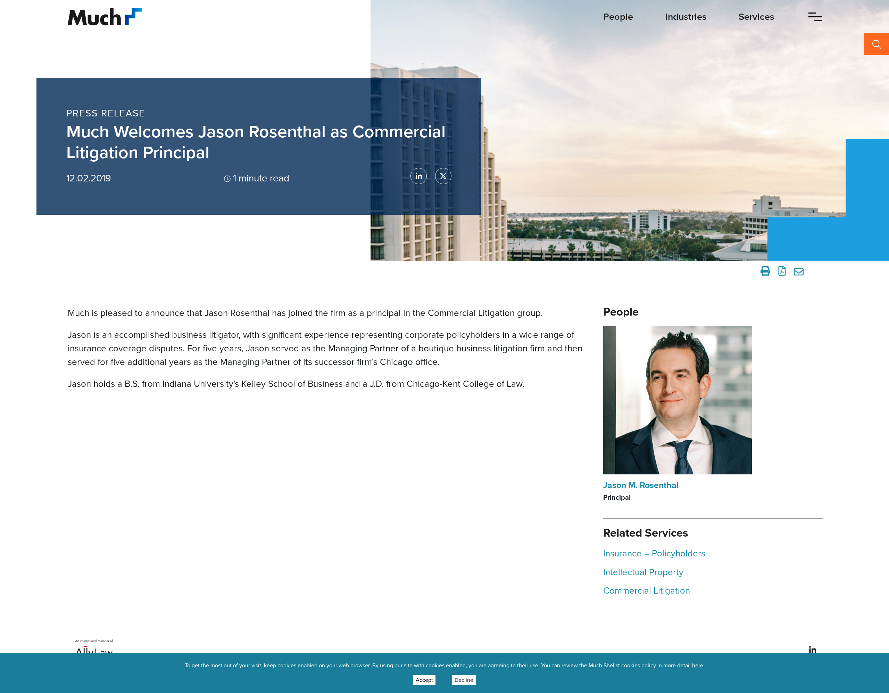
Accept (424, 680)
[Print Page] (765, 270)
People (618, 16)
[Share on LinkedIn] (418, 176)
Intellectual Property (643, 571)
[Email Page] (799, 270)
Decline (464, 680)
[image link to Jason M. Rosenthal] (677, 399)
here (697, 665)
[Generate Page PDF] (782, 270)
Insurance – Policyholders (654, 553)
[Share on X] (443, 176)
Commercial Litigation (646, 590)
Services (756, 16)
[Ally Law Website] (94, 649)
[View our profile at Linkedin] (812, 649)
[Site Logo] (105, 16)
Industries (686, 16)
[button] (815, 16)
